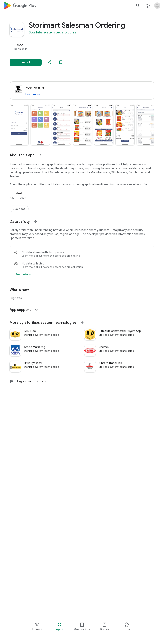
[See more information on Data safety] (35, 221)
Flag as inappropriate (28, 381)
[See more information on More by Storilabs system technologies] (82, 322)
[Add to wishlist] (61, 62)
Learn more (32, 94)
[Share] (49, 62)
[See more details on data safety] (23, 274)
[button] (19, 124)
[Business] (19, 209)
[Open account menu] (157, 5)
